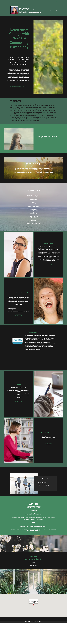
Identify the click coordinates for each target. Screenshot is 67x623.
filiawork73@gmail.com (55, 438)
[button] (49, 265)
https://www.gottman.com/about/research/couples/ (33, 349)
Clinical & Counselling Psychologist (27, 9)
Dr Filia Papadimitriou (24, 8)
